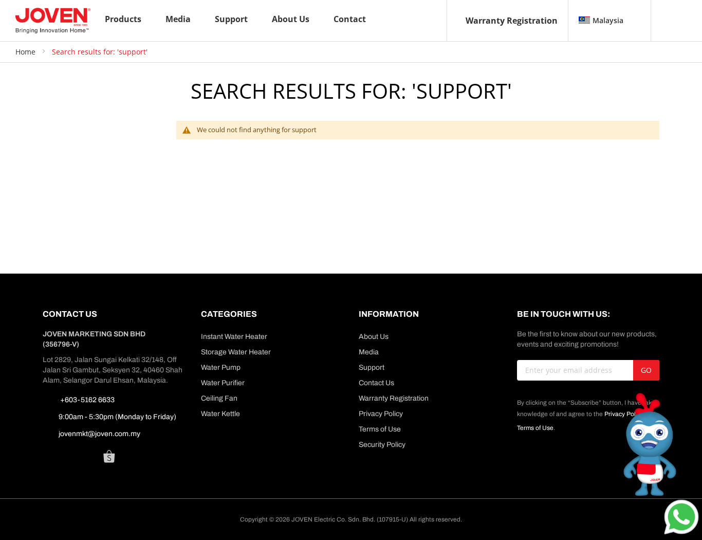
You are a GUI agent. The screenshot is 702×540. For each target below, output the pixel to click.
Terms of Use (380, 429)
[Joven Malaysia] (52, 20)
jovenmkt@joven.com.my (99, 434)
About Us (374, 336)
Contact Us (376, 383)
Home (26, 52)
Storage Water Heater (236, 352)
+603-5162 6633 (87, 400)
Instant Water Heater (234, 336)
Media (369, 352)
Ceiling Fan (219, 398)
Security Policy (382, 444)
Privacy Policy (381, 414)
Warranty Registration (512, 20)
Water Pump (221, 367)
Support (371, 367)
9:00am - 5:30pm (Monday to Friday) (117, 417)
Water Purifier (223, 383)
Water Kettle (220, 414)
